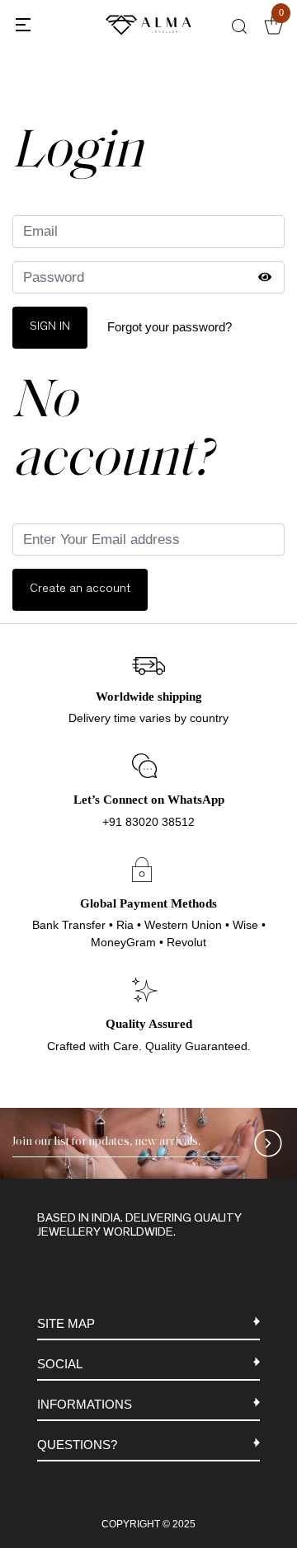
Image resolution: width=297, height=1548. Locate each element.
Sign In (50, 327)
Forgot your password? (169, 327)
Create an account (80, 589)
